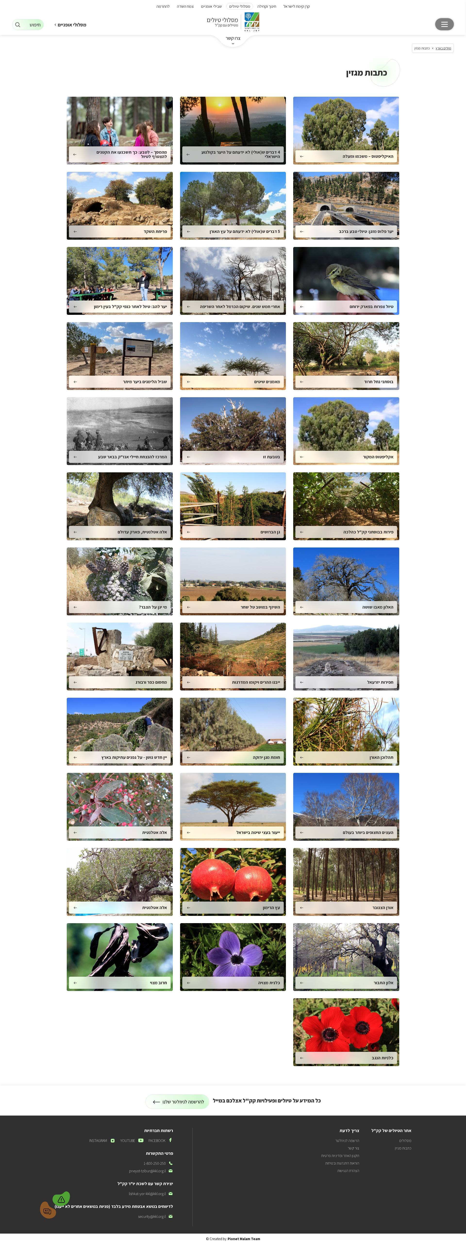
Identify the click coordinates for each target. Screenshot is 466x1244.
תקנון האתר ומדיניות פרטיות (340, 1155)
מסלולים (405, 1140)
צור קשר (353, 1148)
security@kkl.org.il (155, 1216)
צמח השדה (185, 6)
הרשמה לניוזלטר (347, 1140)
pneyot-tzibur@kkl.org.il (151, 1170)
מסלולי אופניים (72, 25)
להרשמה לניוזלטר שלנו (183, 1104)
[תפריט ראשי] (444, 24)
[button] (61, 1198)
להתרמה (163, 6)
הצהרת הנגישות (348, 1170)
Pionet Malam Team (244, 1238)
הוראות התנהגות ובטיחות (342, 1163)
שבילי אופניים (211, 6)
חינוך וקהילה (267, 6)
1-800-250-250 (158, 1163)
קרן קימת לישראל (296, 6)
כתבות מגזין (403, 1148)
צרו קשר (233, 38)
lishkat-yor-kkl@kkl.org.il (151, 1193)
